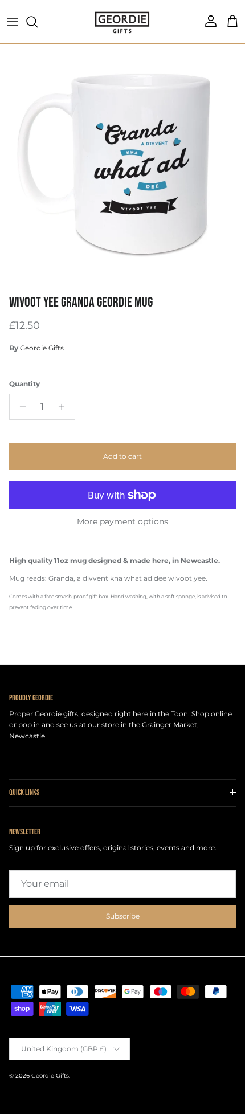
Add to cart (122, 456)
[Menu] (12, 21)
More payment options (122, 522)
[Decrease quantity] (20, 406)
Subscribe (123, 916)
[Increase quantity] (65, 406)
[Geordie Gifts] (122, 22)
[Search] (37, 21)
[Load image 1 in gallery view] (122, 166)
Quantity (24, 384)
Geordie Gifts (42, 348)
